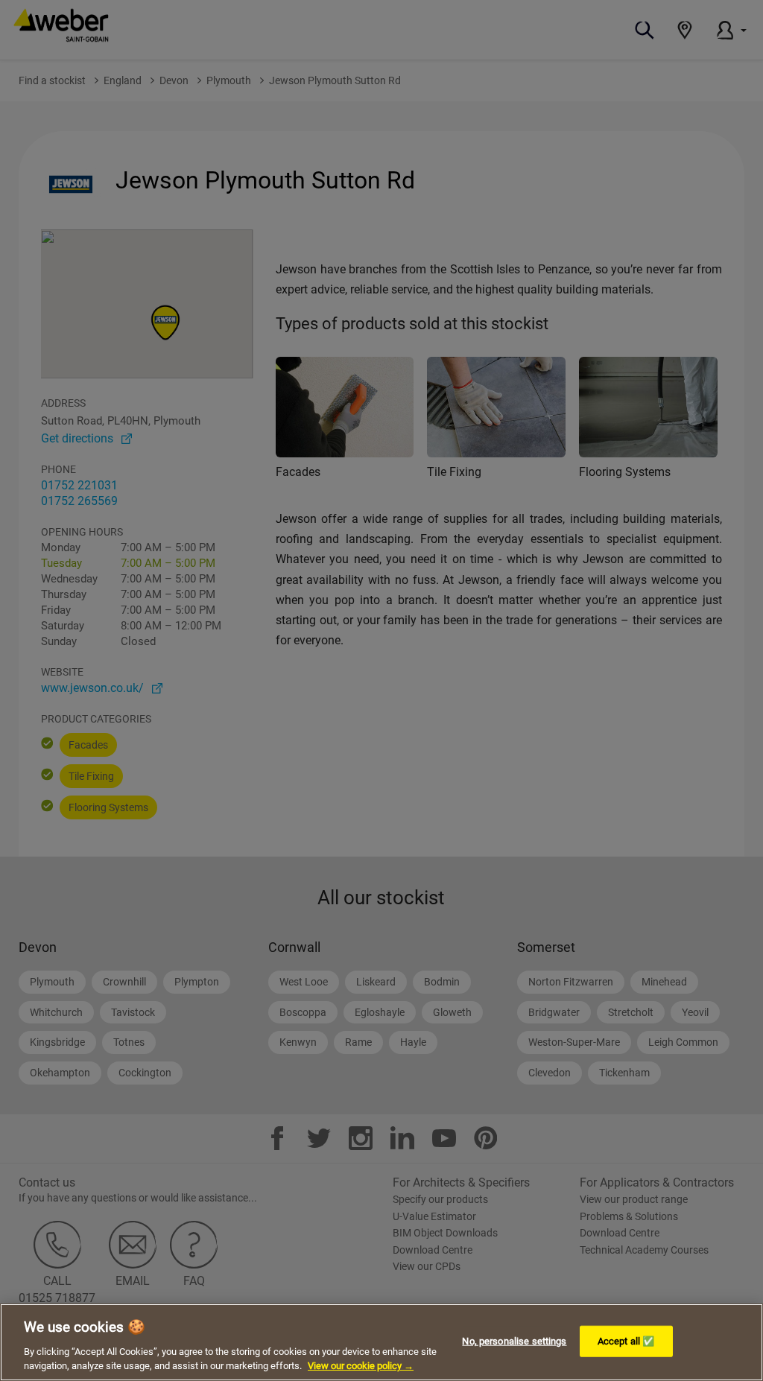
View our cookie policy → (361, 1365)
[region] (381, 1342)
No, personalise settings (514, 1341)
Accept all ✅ (626, 1341)
